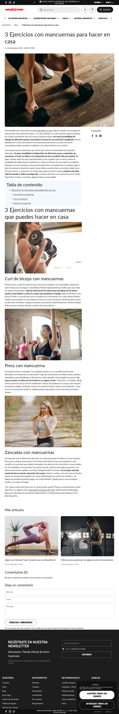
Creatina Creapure (68, 683)
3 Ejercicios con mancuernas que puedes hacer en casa (33, 190)
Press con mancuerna (20, 199)
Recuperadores (37, 703)
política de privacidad (78, 649)
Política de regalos (9, 703)
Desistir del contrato (10, 707)
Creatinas (35, 687)
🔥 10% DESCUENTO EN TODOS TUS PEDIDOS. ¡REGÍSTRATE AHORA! (59, 2)
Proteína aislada (68, 691)
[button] (105, 10)
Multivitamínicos (68, 695)
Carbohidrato (37, 695)
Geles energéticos (69, 699)
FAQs (4, 687)
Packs (64, 703)
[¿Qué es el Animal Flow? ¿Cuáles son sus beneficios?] (31, 536)
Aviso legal (6, 695)
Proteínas (35, 683)
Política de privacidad (10, 699)
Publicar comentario (20, 622)
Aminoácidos (37, 691)
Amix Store (6, 25)
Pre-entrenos (37, 699)
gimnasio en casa (45, 130)
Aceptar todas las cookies (97, 694)
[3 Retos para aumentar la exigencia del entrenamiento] (87, 536)
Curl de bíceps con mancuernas (23, 194)
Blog (16, 25)
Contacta (5, 683)
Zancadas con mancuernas (22, 203)
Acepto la (75, 649)
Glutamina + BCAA (69, 687)
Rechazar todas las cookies (97, 705)
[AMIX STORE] (14, 9)
